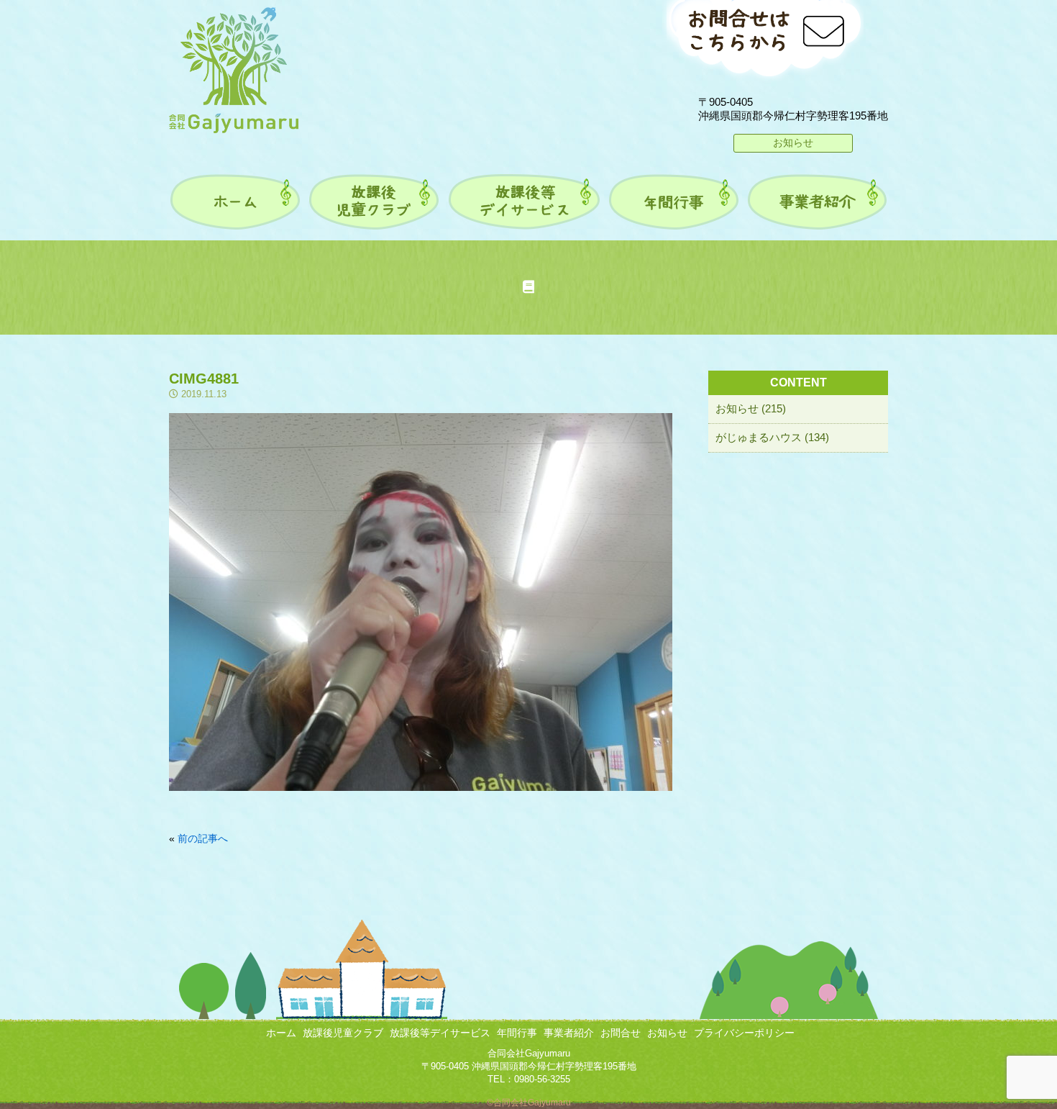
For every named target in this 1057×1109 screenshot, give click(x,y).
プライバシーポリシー (744, 1032)
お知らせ (793, 142)
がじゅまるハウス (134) (772, 437)
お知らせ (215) (750, 408)
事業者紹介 (569, 1032)
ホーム (281, 1032)
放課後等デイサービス (440, 1032)
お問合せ (620, 1032)
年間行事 (517, 1032)
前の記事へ (203, 838)
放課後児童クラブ (343, 1032)
